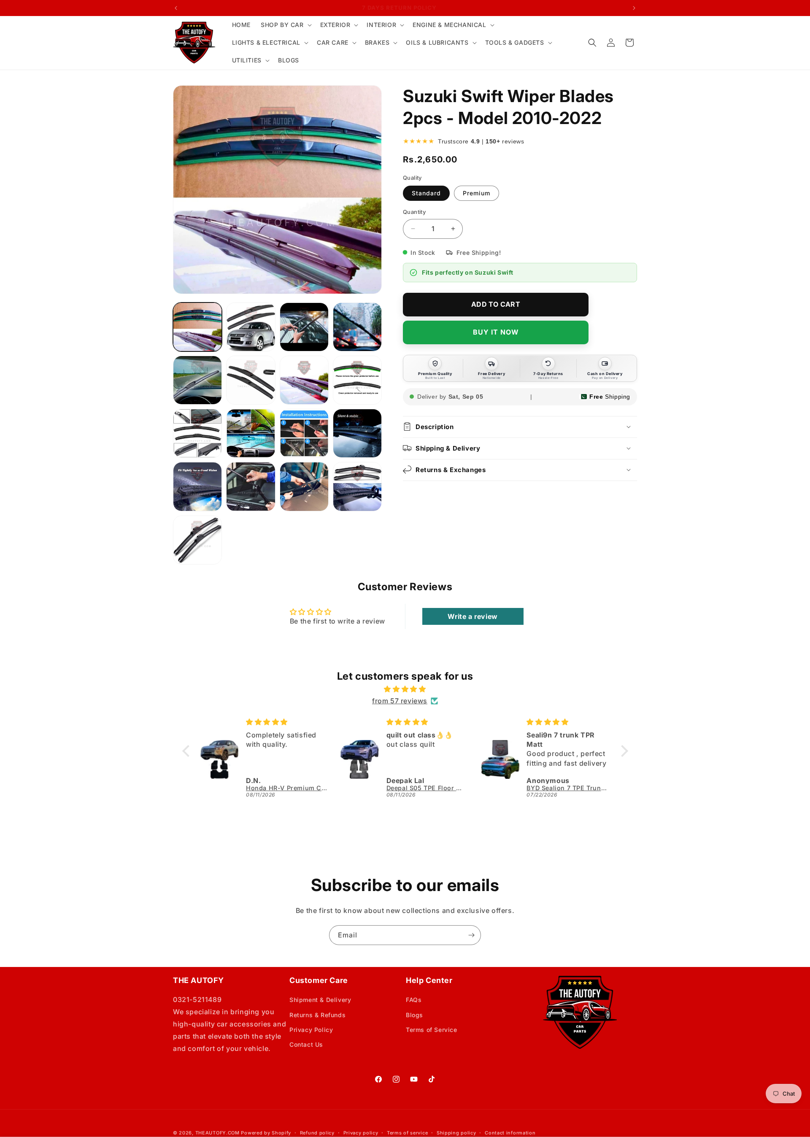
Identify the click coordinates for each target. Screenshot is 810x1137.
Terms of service (407, 1133)
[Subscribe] (471, 935)
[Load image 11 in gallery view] (304, 433)
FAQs (413, 999)
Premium (476, 193)
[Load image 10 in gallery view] (250, 433)
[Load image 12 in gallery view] (357, 433)
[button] (285, 25)
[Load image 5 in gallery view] (197, 380)
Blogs (414, 1014)
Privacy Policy (311, 1029)
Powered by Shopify (266, 1133)
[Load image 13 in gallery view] (197, 486)
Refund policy (317, 1133)
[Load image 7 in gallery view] (304, 380)
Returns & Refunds (317, 1014)
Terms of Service (431, 1029)
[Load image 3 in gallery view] (304, 326)
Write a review (472, 616)
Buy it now (496, 332)
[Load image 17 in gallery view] (197, 540)
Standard (426, 193)
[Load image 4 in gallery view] (357, 326)
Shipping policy (456, 1133)
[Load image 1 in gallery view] (197, 326)
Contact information (510, 1133)
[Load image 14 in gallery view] (250, 486)
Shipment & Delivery (320, 999)
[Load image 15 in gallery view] (304, 486)
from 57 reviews (399, 701)
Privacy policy (360, 1133)
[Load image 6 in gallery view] (250, 380)
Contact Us (306, 1044)
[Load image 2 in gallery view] (250, 326)
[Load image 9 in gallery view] (197, 433)
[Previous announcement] (176, 8)
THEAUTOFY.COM (217, 1133)
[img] (405, 689)
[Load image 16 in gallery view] (357, 486)
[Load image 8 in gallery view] (357, 380)
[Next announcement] (634, 8)
